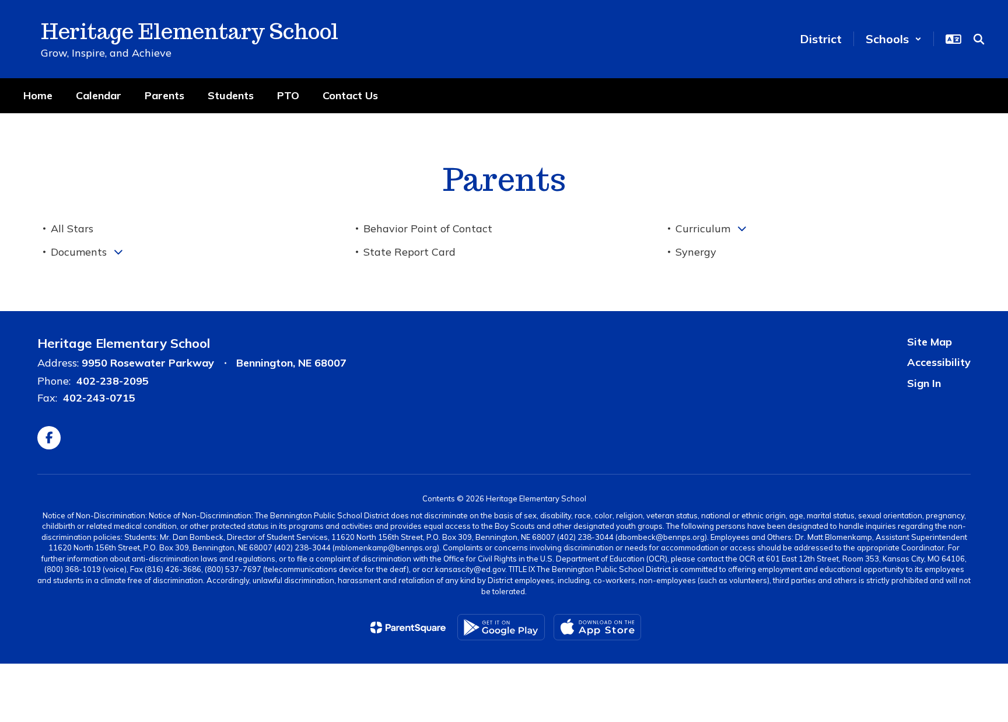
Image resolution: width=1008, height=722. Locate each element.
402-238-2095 (112, 381)
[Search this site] (979, 39)
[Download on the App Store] (597, 627)
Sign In (924, 383)
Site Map (929, 341)
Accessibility (939, 362)
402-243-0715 (99, 397)
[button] (894, 39)
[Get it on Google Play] (501, 627)
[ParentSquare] (408, 627)
